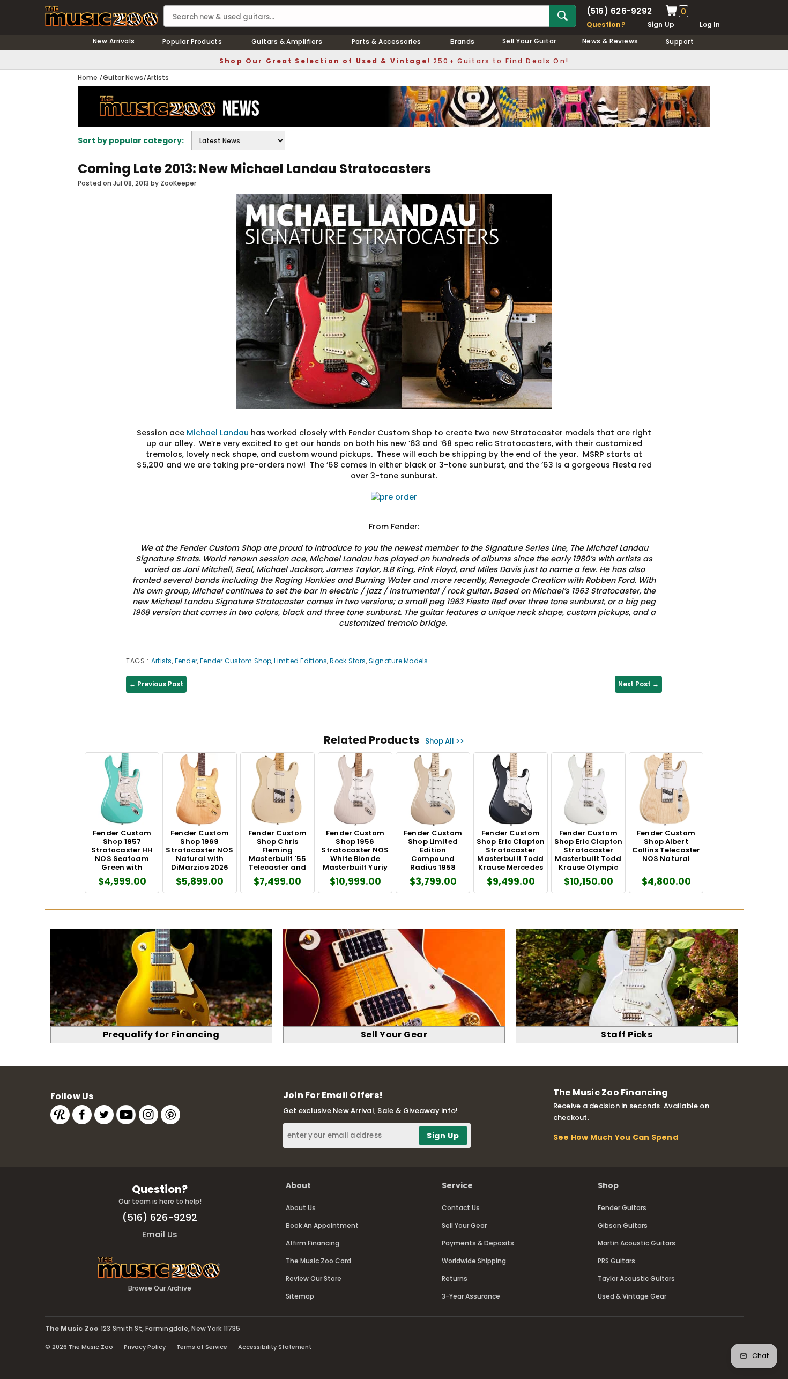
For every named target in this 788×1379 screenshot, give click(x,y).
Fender (186, 660)
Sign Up (661, 24)
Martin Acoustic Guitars (636, 1243)
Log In (710, 24)
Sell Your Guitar (529, 41)
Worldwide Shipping (474, 1260)
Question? (606, 24)
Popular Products (192, 41)
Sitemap (300, 1296)
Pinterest (170, 1114)
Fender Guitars (622, 1207)
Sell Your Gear (464, 1225)
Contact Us (461, 1207)
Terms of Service (201, 1347)
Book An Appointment (322, 1225)
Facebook (82, 1114)
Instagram (148, 1114)
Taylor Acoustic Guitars (636, 1278)
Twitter (104, 1114)
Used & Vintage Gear (632, 1296)
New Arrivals (114, 41)
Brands (462, 41)
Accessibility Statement (274, 1347)
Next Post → (638, 683)
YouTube (126, 1114)
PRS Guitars (616, 1260)
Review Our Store (313, 1278)
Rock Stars (348, 660)
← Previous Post (156, 683)
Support (680, 41)
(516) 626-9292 (619, 11)
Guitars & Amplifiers (287, 41)
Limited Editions (300, 660)
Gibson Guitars (623, 1225)
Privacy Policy (145, 1347)
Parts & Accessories (386, 41)
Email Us (159, 1234)
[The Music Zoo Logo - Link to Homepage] (102, 16)
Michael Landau (218, 432)
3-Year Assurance (471, 1296)
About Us (301, 1207)
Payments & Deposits (478, 1243)
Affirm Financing (312, 1243)
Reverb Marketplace (60, 1114)
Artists (161, 660)
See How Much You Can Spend (615, 1137)
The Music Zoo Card (318, 1260)
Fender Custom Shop (235, 660)
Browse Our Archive (159, 1288)
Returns (454, 1278)
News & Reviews (610, 41)
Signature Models (398, 660)
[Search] (562, 16)
